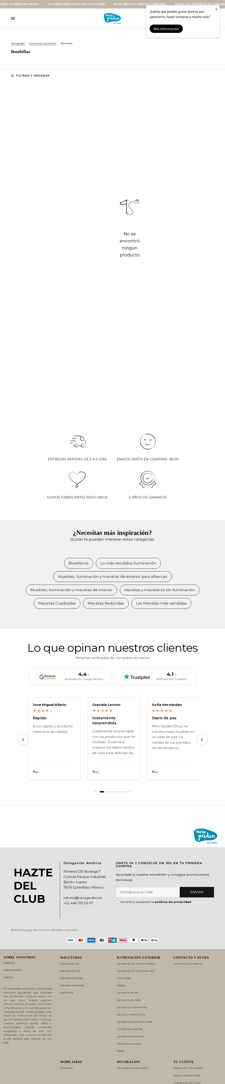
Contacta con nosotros (188, 963)
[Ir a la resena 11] (124, 791)
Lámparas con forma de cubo (135, 970)
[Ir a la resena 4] (104, 791)
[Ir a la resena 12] (127, 791)
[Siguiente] (202, 740)
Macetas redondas (71, 978)
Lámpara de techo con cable (134, 1021)
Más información (166, 29)
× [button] (216, 9)
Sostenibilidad (12, 970)
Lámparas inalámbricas (132, 1007)
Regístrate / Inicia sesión (188, 1068)
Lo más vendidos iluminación (128, 563)
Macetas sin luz (69, 963)
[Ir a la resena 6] (111, 791)
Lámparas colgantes (130, 1029)
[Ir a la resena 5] (108, 791)
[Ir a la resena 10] (122, 791)
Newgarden (18, 43)
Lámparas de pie (127, 992)
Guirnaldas (124, 978)
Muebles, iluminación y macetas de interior (71, 590)
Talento (8, 977)
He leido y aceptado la (155, 902)
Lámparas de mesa (129, 1000)
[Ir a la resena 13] (130, 791)
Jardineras (66, 992)
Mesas (120, 1050)
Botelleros (79, 563)
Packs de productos (129, 1043)
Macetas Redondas (106, 603)
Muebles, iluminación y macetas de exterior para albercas (112, 576)
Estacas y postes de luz (131, 1014)
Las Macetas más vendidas (161, 603)
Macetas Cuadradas (57, 603)
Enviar (196, 892)
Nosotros (9, 962)
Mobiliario (66, 1068)
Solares (121, 985)
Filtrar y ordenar (32, 75)
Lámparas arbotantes (130, 1036)
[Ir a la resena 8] (116, 791)
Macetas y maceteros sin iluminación (159, 590)
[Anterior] (23, 740)
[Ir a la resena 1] (95, 791)
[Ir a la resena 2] (97, 791)
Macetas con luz (70, 970)
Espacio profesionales (187, 1075)
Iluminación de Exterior (42, 43)
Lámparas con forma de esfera (136, 963)
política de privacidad (173, 902)
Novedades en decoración (132, 1068)
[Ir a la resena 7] (114, 791)
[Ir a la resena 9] (119, 791)
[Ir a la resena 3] (100, 791)
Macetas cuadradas (72, 985)
